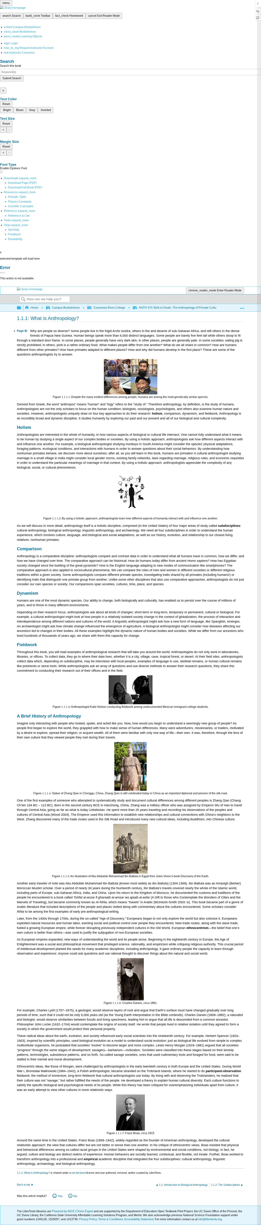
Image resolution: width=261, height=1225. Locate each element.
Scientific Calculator (20, 206)
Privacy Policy (88, 1219)
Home (34, 307)
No (75, 1196)
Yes (60, 1196)
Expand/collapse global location (242, 306)
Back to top (23, 1184)
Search (23, 299)
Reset (6, 103)
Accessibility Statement (138, 1219)
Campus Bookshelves (65, 307)
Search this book (10, 65)
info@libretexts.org (209, 1219)
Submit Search (11, 78)
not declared (78, 1172)
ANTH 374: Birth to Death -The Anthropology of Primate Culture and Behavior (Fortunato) (194, 307)
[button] (14, 234)
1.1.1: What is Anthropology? (33, 1172)
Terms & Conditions (110, 1219)
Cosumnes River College (109, 307)
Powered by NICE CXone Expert (73, 1211)
